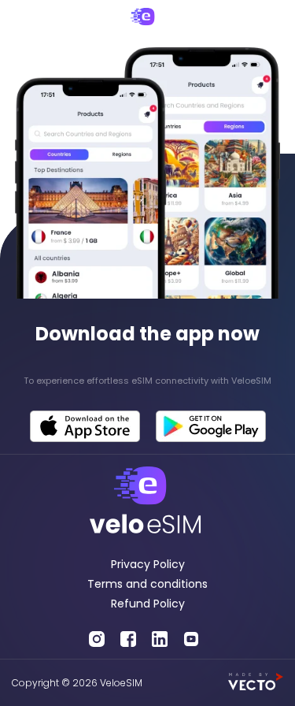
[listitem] (147, 381)
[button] (25, 23)
